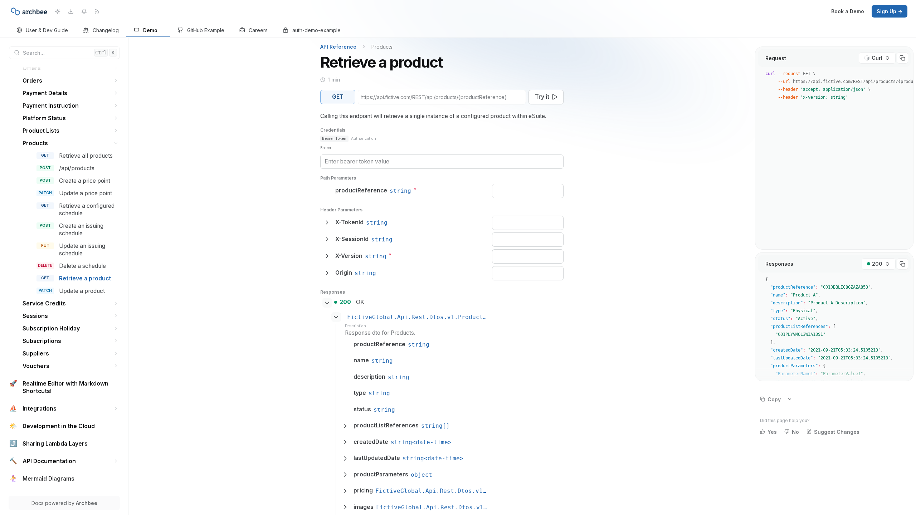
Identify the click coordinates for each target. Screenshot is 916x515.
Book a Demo (847, 11)
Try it (542, 96)
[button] (116, 68)
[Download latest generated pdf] (70, 11)
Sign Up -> (889, 11)
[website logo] (29, 11)
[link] (42, 30)
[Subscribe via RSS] (97, 11)
